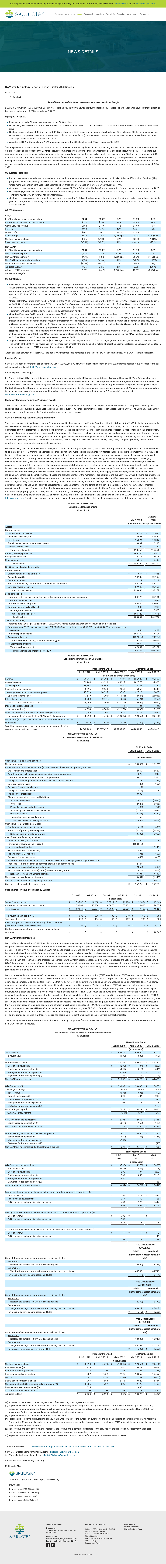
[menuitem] (110, 14)
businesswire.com (38, 1446)
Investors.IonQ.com (145, 3)
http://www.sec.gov (14, 498)
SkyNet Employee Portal (133, 1529)
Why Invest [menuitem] (70, 14)
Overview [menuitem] (58, 14)
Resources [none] (144, 14)
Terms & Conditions (131, 1527)
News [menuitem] (79, 14)
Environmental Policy (92, 1543)
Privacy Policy (129, 1524)
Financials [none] (121, 14)
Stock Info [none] (110, 14)
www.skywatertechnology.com (20, 394)
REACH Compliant (91, 1536)
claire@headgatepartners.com (64, 1452)
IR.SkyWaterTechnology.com (43, 367)
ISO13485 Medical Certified (95, 1531)
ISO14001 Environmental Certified (97, 1534)
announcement (121, 3)
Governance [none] (132, 14)
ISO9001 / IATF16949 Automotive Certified (100, 1529)
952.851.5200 (51, 1533)
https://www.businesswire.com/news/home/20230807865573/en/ (82, 1446)
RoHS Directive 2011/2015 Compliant (98, 1538)
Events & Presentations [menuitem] (94, 14)
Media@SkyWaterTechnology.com (59, 1455)
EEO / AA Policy (90, 1541)
